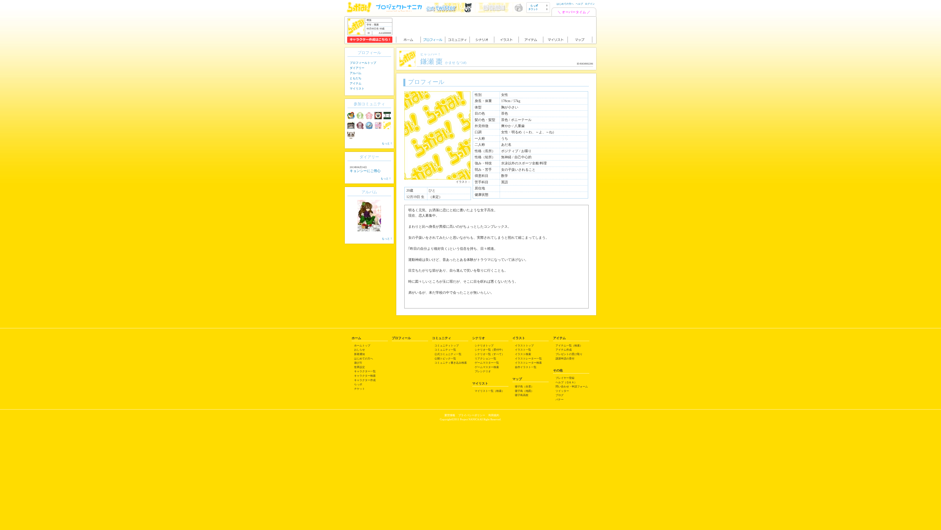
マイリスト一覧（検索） (489, 390)
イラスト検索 (523, 354)
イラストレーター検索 (528, 362)
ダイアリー (357, 68)
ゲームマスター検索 (487, 367)
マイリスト (357, 88)
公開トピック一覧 (445, 358)
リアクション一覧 (485, 358)
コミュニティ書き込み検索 (450, 362)
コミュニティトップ (446, 345)
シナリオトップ (484, 345)
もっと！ (387, 143)
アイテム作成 (564, 349)
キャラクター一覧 (365, 371)
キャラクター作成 (365, 380)
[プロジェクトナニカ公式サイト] (399, 11)
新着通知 (359, 354)
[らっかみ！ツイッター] (449, 11)
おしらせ (359, 349)
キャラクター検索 (365, 375)
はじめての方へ (565, 3)
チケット (359, 388)
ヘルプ (579, 3)
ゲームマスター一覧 (487, 362)
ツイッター (562, 390)
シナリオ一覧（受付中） (489, 349)
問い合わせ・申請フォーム (572, 386)
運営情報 (449, 415)
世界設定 (359, 367)
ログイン (590, 3)
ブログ (560, 395)
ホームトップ (362, 345)
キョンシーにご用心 (365, 171)
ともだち (355, 78)
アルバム (355, 73)
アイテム (355, 83)
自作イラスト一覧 (525, 367)
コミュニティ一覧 (445, 349)
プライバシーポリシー (471, 415)
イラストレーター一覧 (528, 358)
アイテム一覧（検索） (569, 345)
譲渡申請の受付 (565, 358)
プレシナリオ (483, 371)
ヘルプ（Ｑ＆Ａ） (566, 382)
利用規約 (493, 415)
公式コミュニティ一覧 (447, 354)
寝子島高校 (521, 395)
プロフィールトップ (363, 63)
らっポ (358, 384)
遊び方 (358, 362)
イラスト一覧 (523, 349)
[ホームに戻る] (359, 11)
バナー (560, 399)
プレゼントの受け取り (569, 354)
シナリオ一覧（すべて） (489, 354)
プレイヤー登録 (565, 377)
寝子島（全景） (524, 386)
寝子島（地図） (524, 390)
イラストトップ (524, 345)
